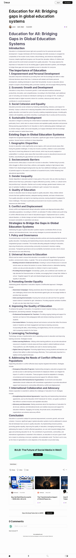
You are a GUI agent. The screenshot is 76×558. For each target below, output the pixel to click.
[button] (12, 27)
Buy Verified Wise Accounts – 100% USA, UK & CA (21, 498)
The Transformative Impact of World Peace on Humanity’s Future (47, 498)
